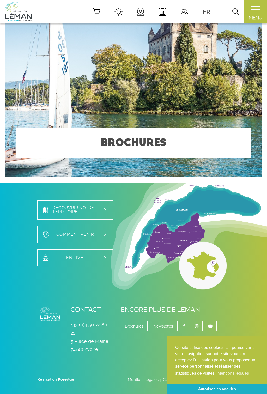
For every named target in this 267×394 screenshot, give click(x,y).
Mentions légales (143, 379)
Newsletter (163, 326)
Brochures (134, 326)
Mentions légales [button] (233, 373)
